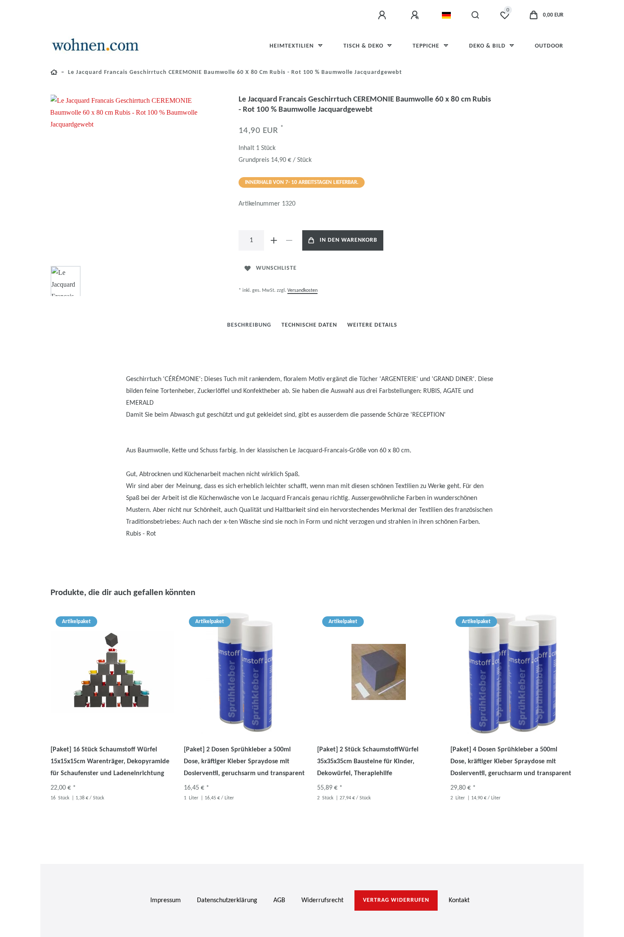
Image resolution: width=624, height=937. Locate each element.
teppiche (427, 46)
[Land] (446, 15)
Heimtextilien (292, 46)
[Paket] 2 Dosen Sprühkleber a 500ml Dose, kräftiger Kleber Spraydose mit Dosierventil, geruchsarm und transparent (244, 761)
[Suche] (475, 15)
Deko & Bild (488, 46)
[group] (112, 672)
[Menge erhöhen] (274, 240)
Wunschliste (276, 268)
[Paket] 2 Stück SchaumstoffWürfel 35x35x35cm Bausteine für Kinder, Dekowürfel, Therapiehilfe (368, 761)
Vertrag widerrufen (396, 900)
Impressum (165, 900)
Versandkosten (302, 290)
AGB (279, 900)
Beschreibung (249, 325)
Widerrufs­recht (322, 900)
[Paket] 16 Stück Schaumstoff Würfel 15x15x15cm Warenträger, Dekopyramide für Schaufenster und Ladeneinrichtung (110, 761)
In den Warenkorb (348, 240)
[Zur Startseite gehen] (54, 74)
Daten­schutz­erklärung (227, 900)
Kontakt (459, 900)
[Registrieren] (416, 15)
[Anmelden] (383, 15)
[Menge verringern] (289, 240)
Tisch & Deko (364, 46)
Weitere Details (372, 325)
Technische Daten (309, 325)
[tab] (249, 325)
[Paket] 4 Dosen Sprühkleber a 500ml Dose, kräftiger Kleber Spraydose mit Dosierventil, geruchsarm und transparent (510, 761)
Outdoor (549, 46)
